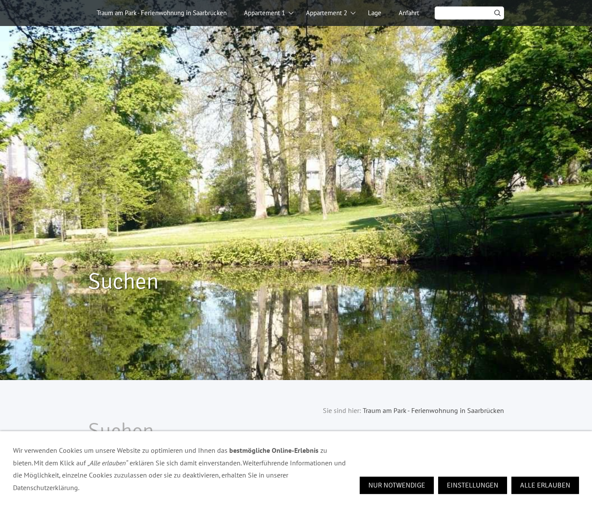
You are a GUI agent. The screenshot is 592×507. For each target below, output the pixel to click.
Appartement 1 (264, 13)
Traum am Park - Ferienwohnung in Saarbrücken (162, 13)
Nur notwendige (396, 485)
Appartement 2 (326, 13)
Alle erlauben (545, 485)
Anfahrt (409, 13)
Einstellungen (472, 485)
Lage (374, 13)
